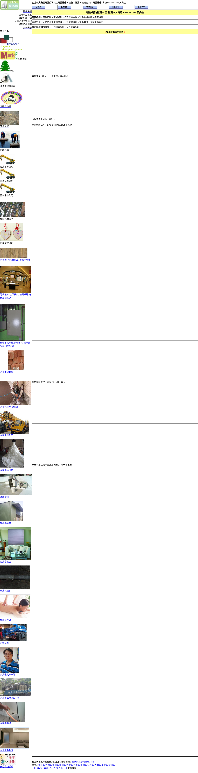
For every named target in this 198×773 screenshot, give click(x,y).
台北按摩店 (5, 620)
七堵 (65, 768)
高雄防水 (4, 497)
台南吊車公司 (6, 435)
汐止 (51, 768)
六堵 (60, 768)
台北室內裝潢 (6, 750)
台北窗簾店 (5, 562)
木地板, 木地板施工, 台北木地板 (15, 260)
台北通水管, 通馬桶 (9, 407)
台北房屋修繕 (6, 372)
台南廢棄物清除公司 (10, 698)
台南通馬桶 (5, 723)
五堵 (55, 768)
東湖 (46, 768)
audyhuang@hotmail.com (83, 762)
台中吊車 (4, 643)
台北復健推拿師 (8, 674)
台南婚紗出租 (6, 470)
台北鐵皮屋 (5, 523)
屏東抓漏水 (5, 590)
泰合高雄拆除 (6, 766)
